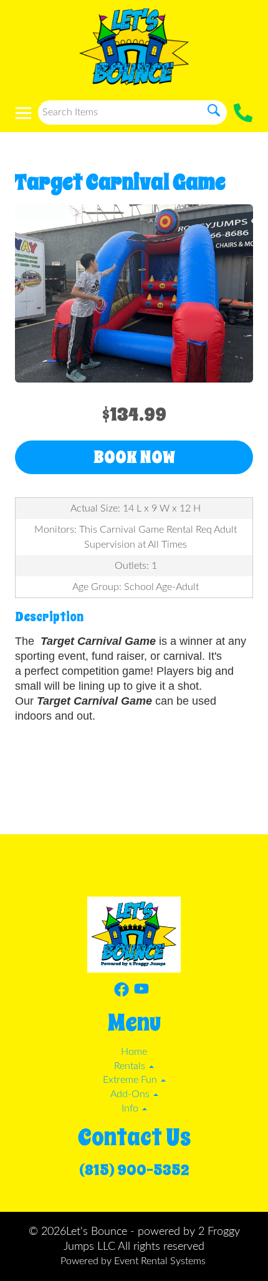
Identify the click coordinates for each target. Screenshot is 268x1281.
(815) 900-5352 (134, 1170)
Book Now (134, 457)
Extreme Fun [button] (131, 1080)
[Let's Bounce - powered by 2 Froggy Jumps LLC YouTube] (141, 991)
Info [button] (131, 1108)
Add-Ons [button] (131, 1094)
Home (134, 1052)
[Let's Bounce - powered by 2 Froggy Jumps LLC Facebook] (121, 991)
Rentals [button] (131, 1066)
